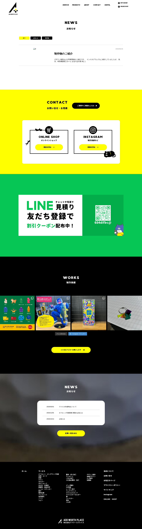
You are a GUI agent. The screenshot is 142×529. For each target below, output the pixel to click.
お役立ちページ (109, 480)
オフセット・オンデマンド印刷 (48, 474)
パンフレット (42, 494)
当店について (109, 471)
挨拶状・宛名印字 (44, 487)
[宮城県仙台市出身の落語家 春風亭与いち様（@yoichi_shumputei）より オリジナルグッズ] (124, 313)
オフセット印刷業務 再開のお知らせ (71, 413)
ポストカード (42, 483)
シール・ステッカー (45, 489)
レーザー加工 (70, 489)
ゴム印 (68, 502)
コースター (69, 498)
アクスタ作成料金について (68, 407)
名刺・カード (42, 476)
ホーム (24, 471)
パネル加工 (69, 478)
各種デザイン (91, 476)
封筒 (39, 478)
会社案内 (41, 496)
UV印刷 (68, 487)
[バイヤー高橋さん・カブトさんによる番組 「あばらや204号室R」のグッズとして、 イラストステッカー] (89, 313)
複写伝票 (41, 493)
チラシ (40, 480)
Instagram (108, 494)
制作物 (47, 38)
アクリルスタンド (72, 493)
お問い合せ (108, 476)
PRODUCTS (76, 5)
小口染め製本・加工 (72, 480)
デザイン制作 (91, 474)
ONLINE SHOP (124, 6)
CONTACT (97, 5)
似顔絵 (89, 480)
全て (24, 38)
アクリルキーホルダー (73, 494)
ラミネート (69, 476)
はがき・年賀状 (43, 485)
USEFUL (107, 5)
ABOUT (86, 5)
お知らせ (35, 38)
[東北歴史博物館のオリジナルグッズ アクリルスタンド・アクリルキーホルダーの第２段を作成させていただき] (17, 313)
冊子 (39, 491)
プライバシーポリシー (112, 485)
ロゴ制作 (90, 478)
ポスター (41, 481)
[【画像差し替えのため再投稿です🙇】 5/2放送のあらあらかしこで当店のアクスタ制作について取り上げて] (53, 313)
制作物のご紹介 (63, 53)
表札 (67, 500)
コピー (40, 500)
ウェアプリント (71, 491)
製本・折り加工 (71, 474)
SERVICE (66, 5)
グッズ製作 (69, 485)
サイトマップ (109, 490)
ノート (40, 498)
